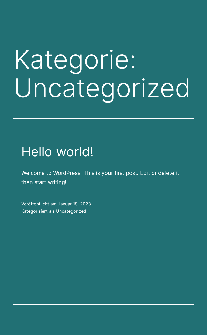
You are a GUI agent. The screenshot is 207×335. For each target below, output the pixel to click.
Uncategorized (71, 211)
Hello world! (57, 152)
